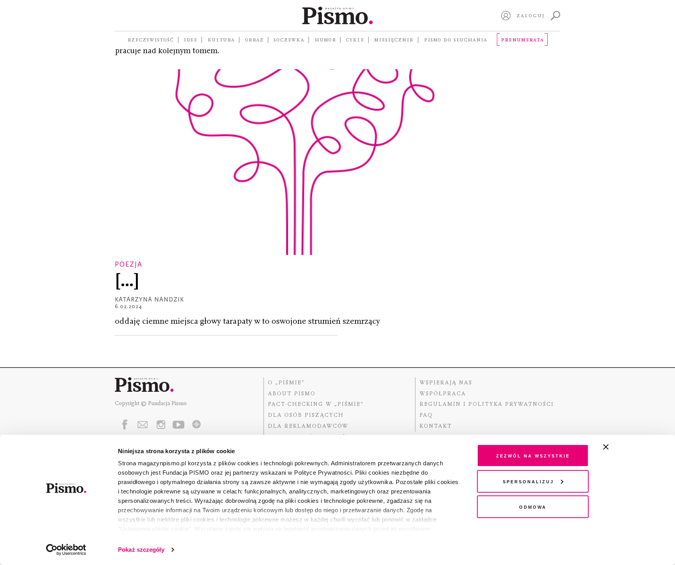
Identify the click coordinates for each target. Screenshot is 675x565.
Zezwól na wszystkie (533, 455)
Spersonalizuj (528, 481)
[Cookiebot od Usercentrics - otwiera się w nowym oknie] (66, 550)
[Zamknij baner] (626, 447)
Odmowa (532, 506)
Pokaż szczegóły (141, 549)
